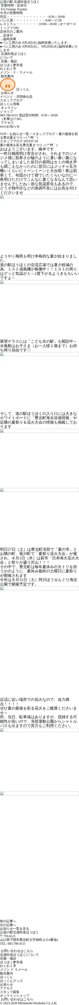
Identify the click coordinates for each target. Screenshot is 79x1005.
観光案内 (7, 76)
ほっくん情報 (9, 104)
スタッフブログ (11, 100)
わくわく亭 (8, 68)
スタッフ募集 (9, 992)
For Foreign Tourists (13, 9)
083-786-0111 (17, 943)
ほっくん (22, 89)
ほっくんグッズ (11, 981)
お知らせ (7, 93)
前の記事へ (8, 921)
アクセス (7, 122)
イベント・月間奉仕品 (16, 96)
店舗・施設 (8, 61)
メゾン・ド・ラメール (16, 72)
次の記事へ (8, 925)
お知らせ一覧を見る (14, 928)
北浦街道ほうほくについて (19, 954)
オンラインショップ (8, 109)
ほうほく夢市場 (11, 65)
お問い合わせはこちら (16, 951)
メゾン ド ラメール (14, 969)
